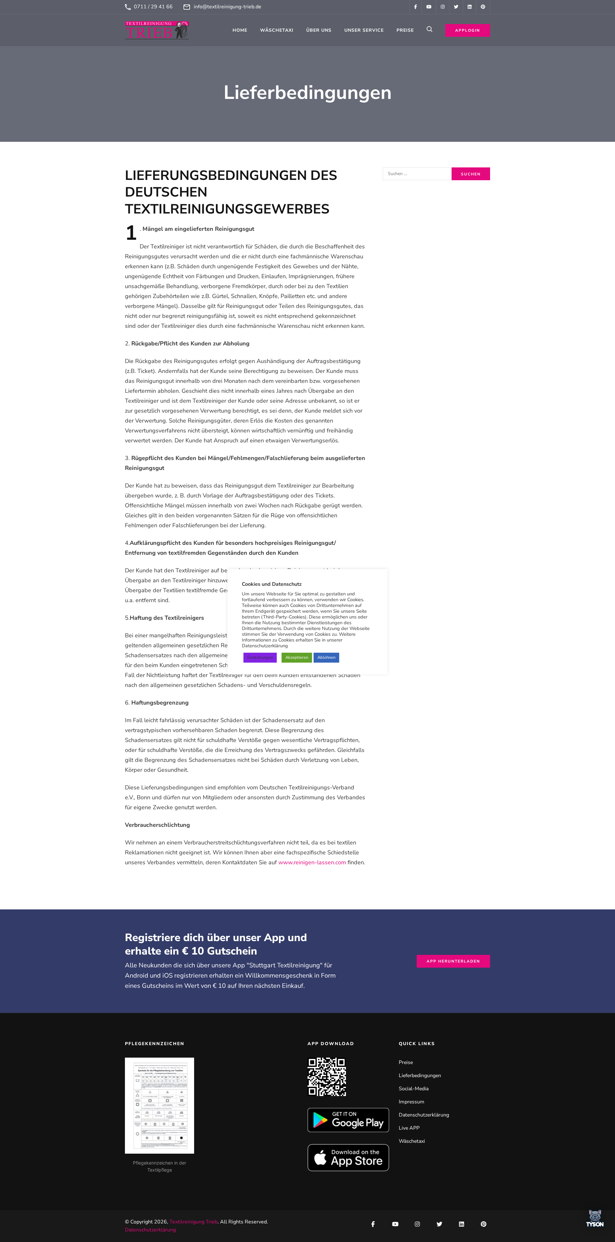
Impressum (411, 1101)
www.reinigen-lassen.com (312, 862)
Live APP (409, 1128)
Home (240, 30)
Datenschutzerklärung (424, 1114)
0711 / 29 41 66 (153, 6)
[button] (595, 1220)
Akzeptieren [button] (296, 657)
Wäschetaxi (276, 30)
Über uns (319, 30)
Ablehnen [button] (326, 657)
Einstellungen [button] (260, 657)
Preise (405, 30)
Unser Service (364, 30)
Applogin (467, 30)
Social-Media (414, 1088)
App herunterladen (453, 961)
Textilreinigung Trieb (193, 1221)
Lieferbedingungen (420, 1075)
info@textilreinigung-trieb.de (227, 6)
